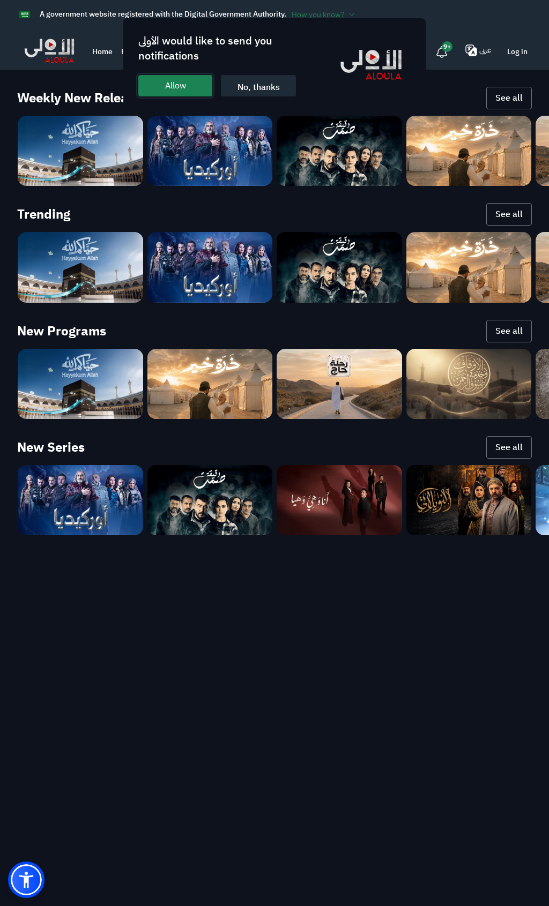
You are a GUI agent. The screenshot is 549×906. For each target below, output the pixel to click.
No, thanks (259, 87)
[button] (26, 879)
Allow (175, 85)
